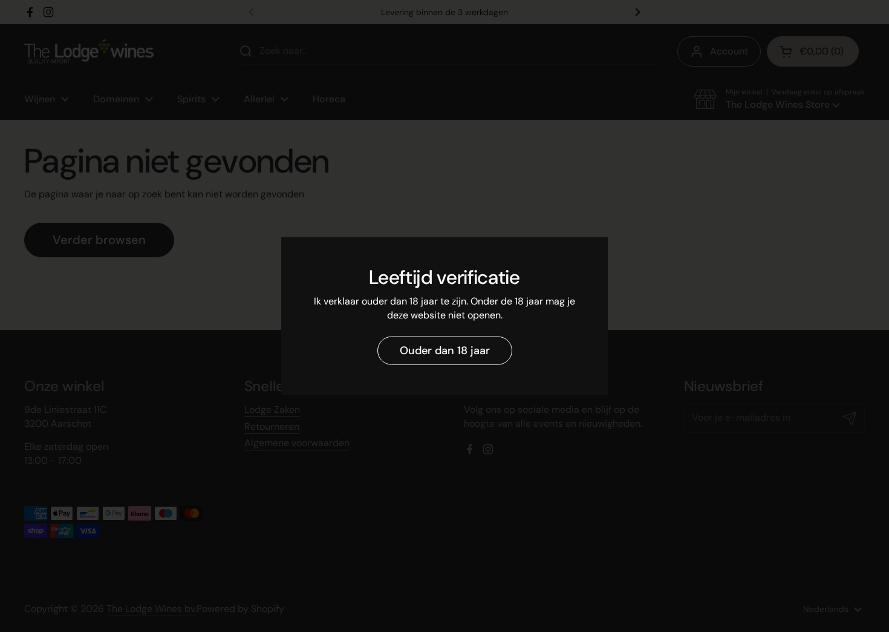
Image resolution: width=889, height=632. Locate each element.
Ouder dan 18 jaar (445, 350)
